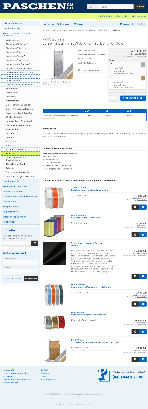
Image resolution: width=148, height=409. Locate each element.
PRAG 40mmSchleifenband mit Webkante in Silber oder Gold (95, 341)
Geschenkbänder (12, 28)
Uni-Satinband (13, 80)
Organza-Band (13, 129)
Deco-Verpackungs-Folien (18, 172)
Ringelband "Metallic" (16, 48)
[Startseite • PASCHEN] (38, 6)
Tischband (11, 141)
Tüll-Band (10, 145)
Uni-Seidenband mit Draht (18, 76)
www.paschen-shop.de (62, 165)
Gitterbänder (12, 100)
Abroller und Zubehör (13, 191)
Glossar (44, 376)
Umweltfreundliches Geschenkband (15, 158)
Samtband (11, 137)
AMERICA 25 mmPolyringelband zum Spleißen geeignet (90, 188)
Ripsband (10, 133)
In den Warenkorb (133, 98)
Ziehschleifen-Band (15, 164)
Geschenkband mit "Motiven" (20, 84)
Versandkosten (141, 56)
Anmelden (31, 278)
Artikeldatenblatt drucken (91, 70)
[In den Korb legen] (34, 243)
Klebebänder (9, 201)
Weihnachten (12, 40)
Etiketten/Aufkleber (12, 23)
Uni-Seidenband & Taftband (19, 72)
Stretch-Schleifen (14, 117)
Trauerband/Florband (16, 149)
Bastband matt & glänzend (19, 68)
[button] (93, 6)
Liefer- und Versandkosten (16, 373)
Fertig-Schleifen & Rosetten (19, 113)
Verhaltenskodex (48, 379)
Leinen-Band (12, 92)
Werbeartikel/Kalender (14, 216)
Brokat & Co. (12, 153)
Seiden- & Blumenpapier (15, 186)
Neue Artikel (9, 221)
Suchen (139, 7)
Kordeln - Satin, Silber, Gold (19, 121)
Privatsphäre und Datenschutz (18, 379)
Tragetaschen (10, 206)
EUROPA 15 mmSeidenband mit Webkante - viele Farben (91, 285)
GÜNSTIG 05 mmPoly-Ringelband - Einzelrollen (85, 216)
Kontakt (50, 24)
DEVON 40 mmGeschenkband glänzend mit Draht (88, 313)
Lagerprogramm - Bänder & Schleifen (17, 34)
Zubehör (10, 168)
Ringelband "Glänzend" (17, 44)
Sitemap (45, 373)
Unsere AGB (9, 370)
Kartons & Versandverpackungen (20, 196)
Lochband (11, 96)
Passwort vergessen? (12, 278)
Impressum (65, 24)
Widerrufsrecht (11, 383)
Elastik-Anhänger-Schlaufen (19, 109)
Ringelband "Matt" (14, 52)
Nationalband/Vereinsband (19, 125)
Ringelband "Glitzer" (15, 56)
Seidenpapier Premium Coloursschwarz (86, 244)
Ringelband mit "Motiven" (18, 64)
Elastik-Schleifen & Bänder (18, 104)
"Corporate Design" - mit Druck (19, 176)
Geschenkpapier (11, 181)
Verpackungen (10, 211)
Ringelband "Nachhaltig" (17, 60)
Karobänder (12, 88)
